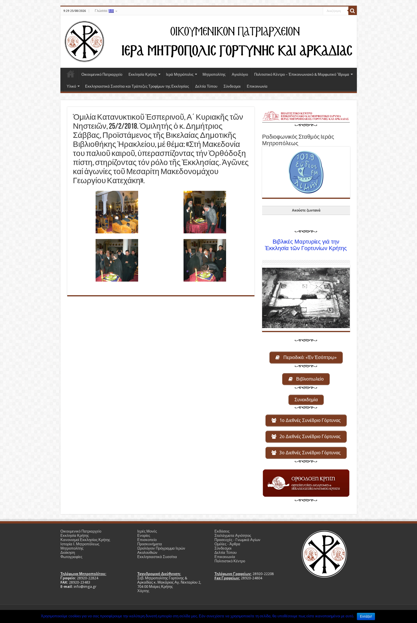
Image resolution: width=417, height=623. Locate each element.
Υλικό (71, 86)
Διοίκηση (67, 552)
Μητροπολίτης (214, 74)
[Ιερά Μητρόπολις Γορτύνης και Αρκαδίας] (209, 40)
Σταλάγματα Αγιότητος (232, 535)
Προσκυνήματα (149, 544)
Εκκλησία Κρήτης (143, 74)
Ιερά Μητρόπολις (179, 74)
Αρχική (70, 74)
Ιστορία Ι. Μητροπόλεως (79, 544)
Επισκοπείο (147, 540)
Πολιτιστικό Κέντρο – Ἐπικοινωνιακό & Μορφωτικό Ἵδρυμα (301, 74)
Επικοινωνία (257, 86)
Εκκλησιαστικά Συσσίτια (157, 557)
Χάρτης (143, 591)
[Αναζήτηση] (352, 11)
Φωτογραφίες (71, 557)
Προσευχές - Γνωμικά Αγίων (237, 540)
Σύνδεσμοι (232, 86)
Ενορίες (143, 535)
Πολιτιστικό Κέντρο (229, 561)
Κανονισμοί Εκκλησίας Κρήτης (85, 540)
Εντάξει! (366, 616)
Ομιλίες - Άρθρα (227, 544)
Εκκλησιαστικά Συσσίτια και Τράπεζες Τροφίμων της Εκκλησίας (137, 86)
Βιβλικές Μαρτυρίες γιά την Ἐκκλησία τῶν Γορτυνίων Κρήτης (306, 245)
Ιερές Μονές (147, 531)
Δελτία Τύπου (206, 86)
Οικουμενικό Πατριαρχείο (101, 74)
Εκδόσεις (221, 531)
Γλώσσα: (102, 11)
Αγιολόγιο (240, 74)
